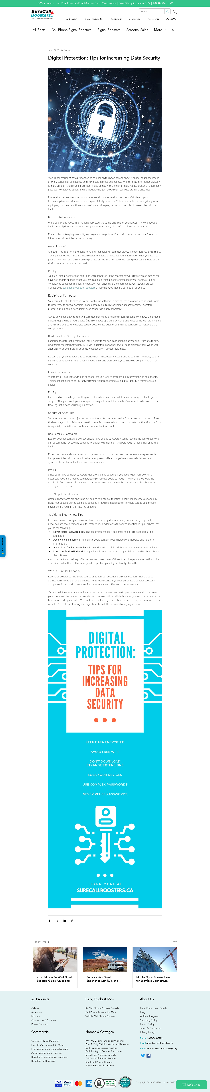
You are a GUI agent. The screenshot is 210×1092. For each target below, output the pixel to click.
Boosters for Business (43, 1060)
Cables (35, 1008)
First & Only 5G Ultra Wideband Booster (104, 1044)
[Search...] (167, 11)
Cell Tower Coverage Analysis (101, 1047)
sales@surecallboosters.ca (159, 1043)
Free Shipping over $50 (134, 3)
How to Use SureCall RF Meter (47, 1044)
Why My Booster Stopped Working (104, 1040)
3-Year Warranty (48, 3)
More (158, 30)
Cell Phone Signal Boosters (71, 30)
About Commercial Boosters (47, 1052)
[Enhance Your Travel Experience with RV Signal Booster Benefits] (105, 959)
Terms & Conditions (151, 1028)
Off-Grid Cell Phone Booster (100, 1058)
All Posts (39, 30)
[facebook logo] (149, 1056)
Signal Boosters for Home (99, 1065)
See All (174, 941)
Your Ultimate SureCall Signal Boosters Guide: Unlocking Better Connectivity (54, 979)
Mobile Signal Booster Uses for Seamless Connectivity (153, 979)
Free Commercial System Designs (49, 1048)
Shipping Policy (148, 1020)
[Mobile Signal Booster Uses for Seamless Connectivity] (155, 959)
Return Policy (147, 1024)
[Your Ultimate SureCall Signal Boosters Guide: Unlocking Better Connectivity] (55, 959)
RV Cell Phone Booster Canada (101, 1008)
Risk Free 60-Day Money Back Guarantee (88, 3)
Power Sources (39, 1024)
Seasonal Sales (137, 30)
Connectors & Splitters (43, 1020)
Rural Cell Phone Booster (99, 1061)
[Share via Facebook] (49, 920)
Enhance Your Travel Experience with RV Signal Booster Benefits (103, 979)
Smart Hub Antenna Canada (100, 1054)
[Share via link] (72, 920)
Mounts (35, 1016)
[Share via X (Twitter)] (57, 920)
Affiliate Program (149, 1016)
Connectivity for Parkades (45, 1040)
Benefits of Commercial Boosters (49, 1056)
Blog (142, 1012)
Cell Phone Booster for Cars (100, 1012)
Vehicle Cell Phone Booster (100, 1016)
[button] (175, 12)
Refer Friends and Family (153, 1008)
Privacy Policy (147, 1032)
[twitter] (143, 1056)
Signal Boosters (108, 30)
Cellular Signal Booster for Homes (104, 1051)
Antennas (36, 1012)
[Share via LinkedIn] (64, 920)
